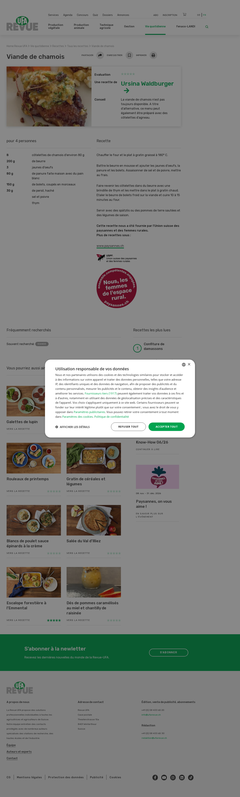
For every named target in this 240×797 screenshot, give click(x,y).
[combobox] (184, 364)
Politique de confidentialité (111, 416)
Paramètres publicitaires (89, 412)
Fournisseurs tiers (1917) (101, 393)
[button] (72, 427)
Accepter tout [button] (167, 426)
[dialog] (120, 398)
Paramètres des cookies (77, 416)
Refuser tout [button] (128, 426)
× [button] (189, 364)
